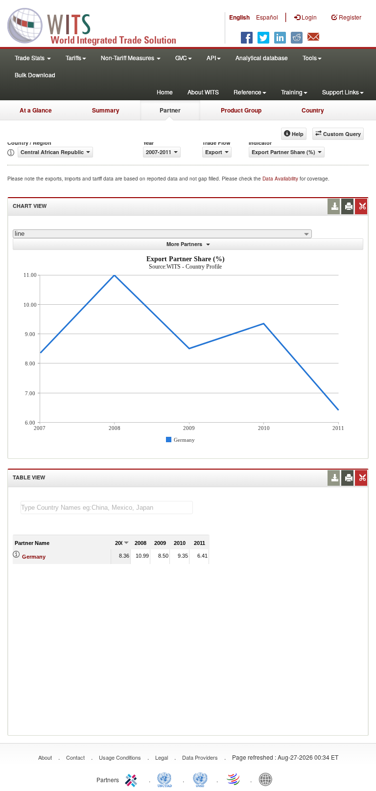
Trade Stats (30, 57)
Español (267, 17)
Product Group (241, 110)
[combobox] (162, 233)
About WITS (203, 92)
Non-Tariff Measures (128, 57)
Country (313, 110)
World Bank (268, 779)
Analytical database (261, 57)
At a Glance (36, 110)
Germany (34, 557)
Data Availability (281, 178)
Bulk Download (35, 74)
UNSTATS (200, 779)
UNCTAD (166, 779)
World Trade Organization (234, 779)
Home (165, 92)
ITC (132, 779)
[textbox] (107, 507)
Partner (170, 110)
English (239, 17)
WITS (98, 24)
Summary (105, 110)
